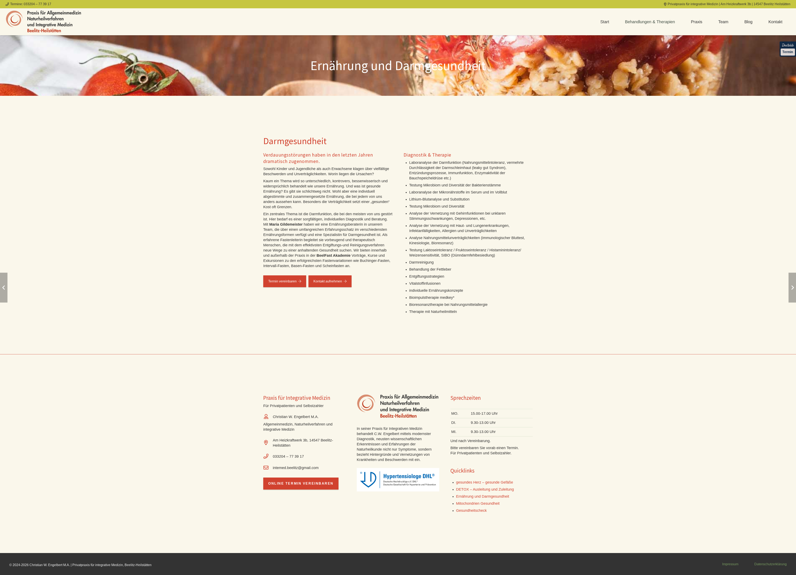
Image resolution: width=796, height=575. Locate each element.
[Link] (44, 21)
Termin (787, 52)
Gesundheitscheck (471, 510)
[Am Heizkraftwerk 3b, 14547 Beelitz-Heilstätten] (268, 443)
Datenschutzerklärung (770, 564)
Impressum (730, 564)
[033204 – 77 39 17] (268, 457)
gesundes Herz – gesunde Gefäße (484, 482)
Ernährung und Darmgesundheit (482, 496)
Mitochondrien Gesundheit (478, 503)
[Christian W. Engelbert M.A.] (268, 417)
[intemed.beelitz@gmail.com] (268, 468)
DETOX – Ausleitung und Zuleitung (485, 489)
